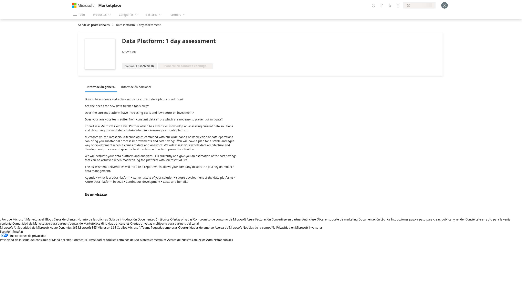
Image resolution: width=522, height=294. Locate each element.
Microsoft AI (8, 227)
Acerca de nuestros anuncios (186, 240)
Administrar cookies (219, 240)
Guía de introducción (123, 219)
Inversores (315, 227)
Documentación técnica (153, 219)
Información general (101, 87)
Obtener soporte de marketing (337, 219)
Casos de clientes (65, 219)
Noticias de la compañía (259, 227)
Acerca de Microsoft (228, 227)
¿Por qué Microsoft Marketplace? (22, 219)
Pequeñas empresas (164, 227)
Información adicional (136, 87)
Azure (54, 227)
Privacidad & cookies (102, 240)
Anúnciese (309, 219)
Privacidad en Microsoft (292, 227)
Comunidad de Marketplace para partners (40, 223)
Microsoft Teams (139, 227)
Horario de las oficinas (92, 219)
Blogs (49, 219)
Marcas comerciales (153, 240)
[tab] (102, 86)
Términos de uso (128, 240)
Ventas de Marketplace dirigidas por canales (99, 223)
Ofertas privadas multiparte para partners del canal (164, 223)
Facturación (263, 219)
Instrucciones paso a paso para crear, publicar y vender (428, 219)
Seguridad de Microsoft (33, 227)
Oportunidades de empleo (196, 227)
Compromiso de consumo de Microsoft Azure (224, 219)
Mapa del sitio (62, 240)
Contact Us (79, 240)
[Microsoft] (83, 5)
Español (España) (11, 231)
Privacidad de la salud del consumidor (25, 240)
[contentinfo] (113, 25)
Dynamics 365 (68, 227)
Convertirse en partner (286, 219)
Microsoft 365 (87, 227)
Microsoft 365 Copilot (112, 227)
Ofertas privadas (181, 219)
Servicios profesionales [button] (94, 25)
